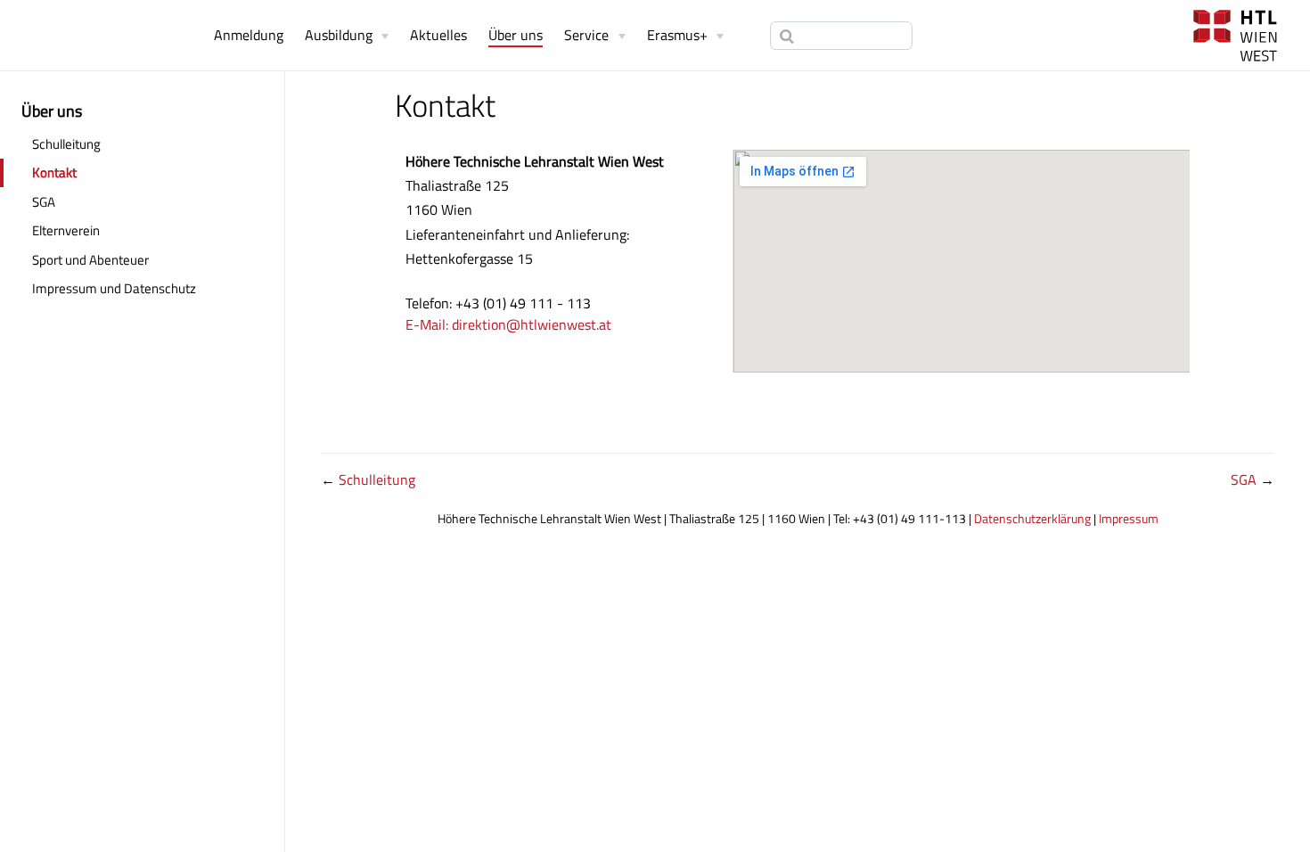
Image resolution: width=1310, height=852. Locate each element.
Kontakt (54, 172)
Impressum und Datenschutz (114, 288)
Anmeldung (248, 35)
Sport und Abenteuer (90, 260)
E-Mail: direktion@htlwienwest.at (508, 324)
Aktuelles (438, 35)
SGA (43, 202)
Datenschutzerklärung (1032, 519)
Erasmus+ (677, 35)
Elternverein (123, 230)
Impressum (1129, 519)
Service (586, 35)
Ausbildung (339, 35)
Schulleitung (66, 144)
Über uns (515, 35)
